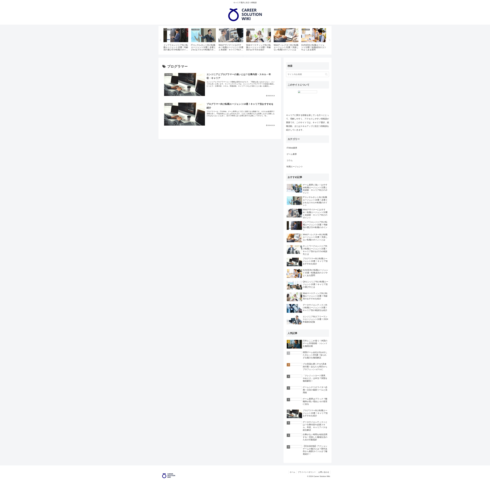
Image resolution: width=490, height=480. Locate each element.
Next (329, 40)
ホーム (292, 472)
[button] (326, 74)
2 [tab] (247, 56)
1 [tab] (243, 56)
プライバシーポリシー (307, 472)
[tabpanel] (176, 39)
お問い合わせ (323, 472)
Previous (160, 40)
